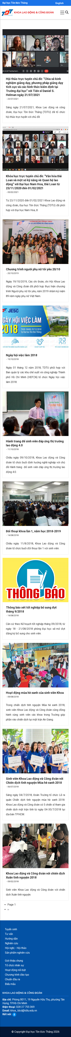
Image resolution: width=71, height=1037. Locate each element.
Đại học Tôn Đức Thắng (15, 3)
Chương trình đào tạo (17, 974)
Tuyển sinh (11, 929)
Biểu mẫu (10, 984)
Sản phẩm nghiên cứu (17, 952)
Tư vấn (9, 934)
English (59, 3)
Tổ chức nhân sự (14, 965)
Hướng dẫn (11, 938)
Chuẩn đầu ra (12, 979)
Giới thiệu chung (14, 960)
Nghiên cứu (11, 943)
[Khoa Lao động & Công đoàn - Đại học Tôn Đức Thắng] (7, 11)
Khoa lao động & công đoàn (34, 12)
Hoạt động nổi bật (15, 970)
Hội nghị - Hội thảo (15, 948)
